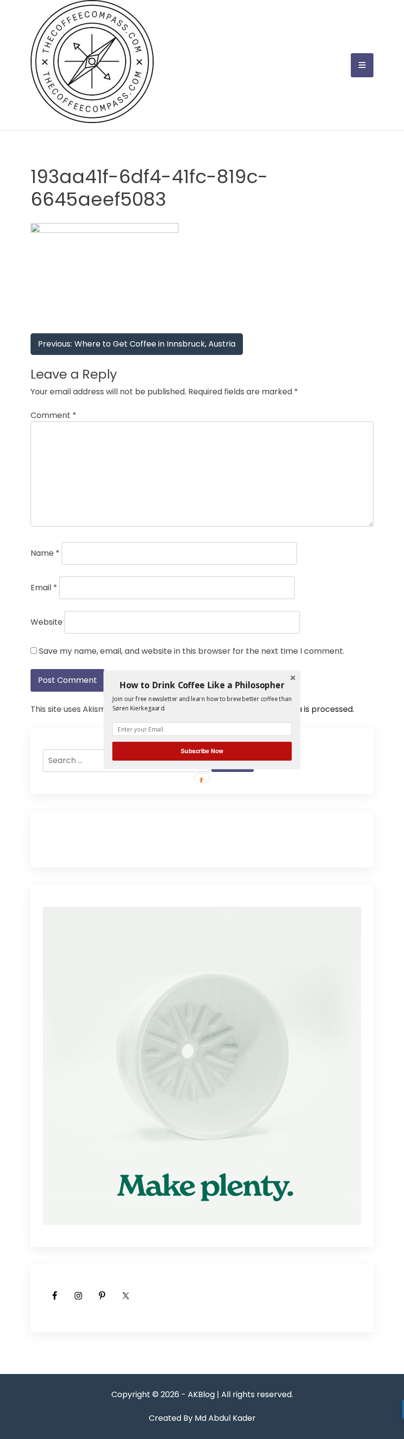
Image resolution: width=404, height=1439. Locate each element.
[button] (202, 685)
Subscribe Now (202, 750)
